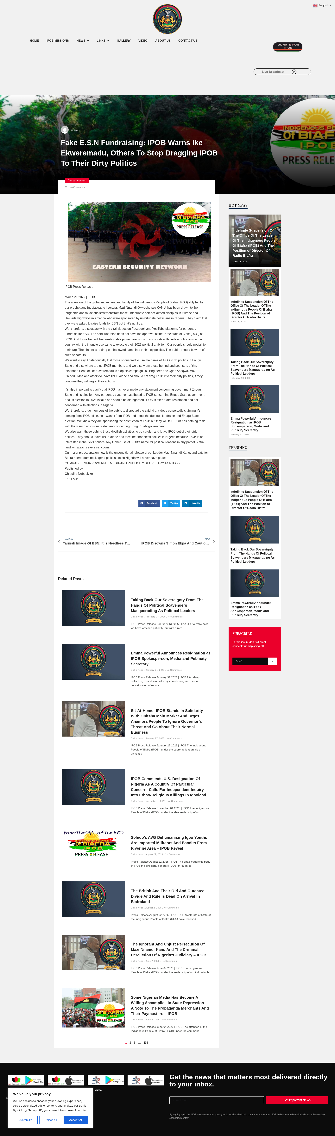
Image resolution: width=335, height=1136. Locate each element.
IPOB (91, 297)
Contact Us (187, 40)
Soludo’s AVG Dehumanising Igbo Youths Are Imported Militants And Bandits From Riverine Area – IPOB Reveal (169, 842)
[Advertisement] (96, 77)
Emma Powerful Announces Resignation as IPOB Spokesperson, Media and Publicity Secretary (171, 658)
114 (146, 1042)
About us (163, 40)
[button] (149, 503)
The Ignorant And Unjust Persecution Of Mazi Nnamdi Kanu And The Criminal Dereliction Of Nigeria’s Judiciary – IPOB (168, 949)
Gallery (124, 40)
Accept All (75, 1119)
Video (143, 40)
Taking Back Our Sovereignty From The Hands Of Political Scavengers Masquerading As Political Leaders (167, 605)
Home (34, 40)
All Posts (75, 130)
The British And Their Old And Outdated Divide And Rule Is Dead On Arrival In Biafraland (168, 896)
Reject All (51, 1119)
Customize (25, 1119)
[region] (50, 1108)
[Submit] (272, 661)
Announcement (77, 180)
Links (101, 40)
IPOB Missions (58, 40)
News (81, 40)
